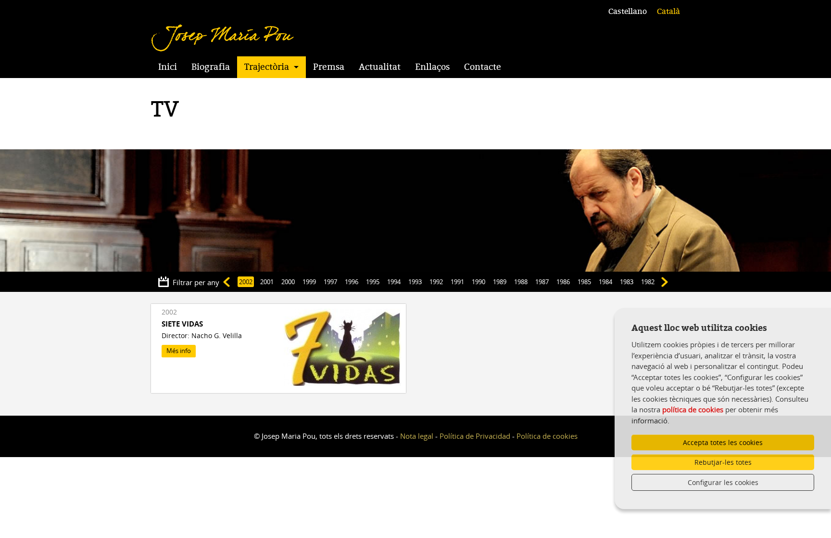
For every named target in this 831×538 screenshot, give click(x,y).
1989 (499, 281)
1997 (330, 281)
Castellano (627, 11)
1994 (394, 281)
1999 (309, 281)
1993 (415, 281)
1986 (563, 281)
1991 (457, 281)
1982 (648, 281)
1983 (626, 281)
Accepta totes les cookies (723, 442)
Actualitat (380, 67)
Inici (167, 67)
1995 (372, 281)
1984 (605, 281)
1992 (436, 281)
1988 (521, 281)
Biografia (210, 67)
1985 (584, 281)
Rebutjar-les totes (723, 462)
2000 (288, 281)
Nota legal (416, 436)
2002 (245, 281)
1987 (542, 281)
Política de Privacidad (475, 436)
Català (668, 11)
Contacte (482, 67)
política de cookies (692, 409)
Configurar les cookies (723, 482)
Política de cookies (547, 436)
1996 (351, 281)
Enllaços (432, 67)
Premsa (328, 67)
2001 (267, 281)
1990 (478, 281)
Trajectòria (266, 67)
